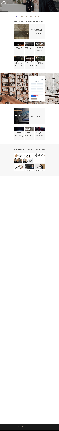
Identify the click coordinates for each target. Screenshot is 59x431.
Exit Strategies (26, 16)
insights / (1, 11)
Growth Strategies (32, 16)
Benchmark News (42, 16)
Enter (43, 13)
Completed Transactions (37, 16)
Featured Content (16, 16)
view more (43, 70)
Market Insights (22, 16)
